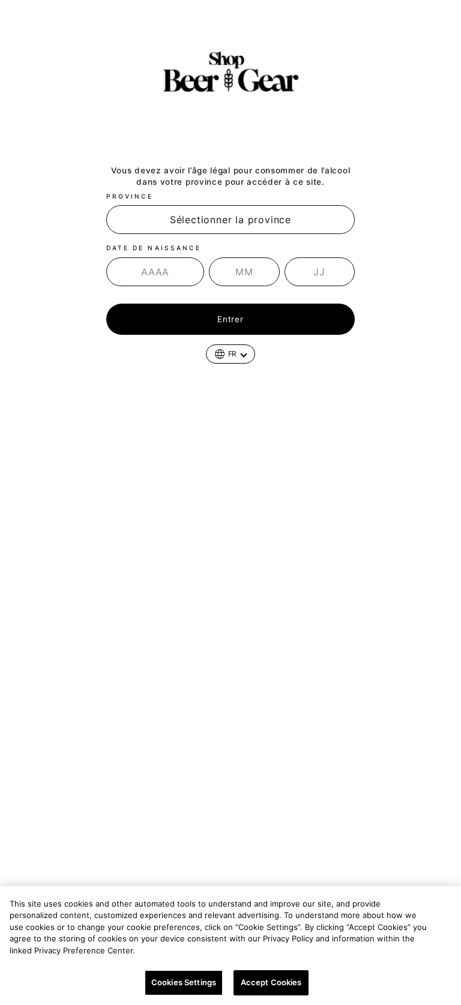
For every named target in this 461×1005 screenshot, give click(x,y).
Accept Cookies (271, 982)
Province (129, 196)
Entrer (230, 319)
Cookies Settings (183, 982)
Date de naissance (153, 247)
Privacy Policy (168, 950)
